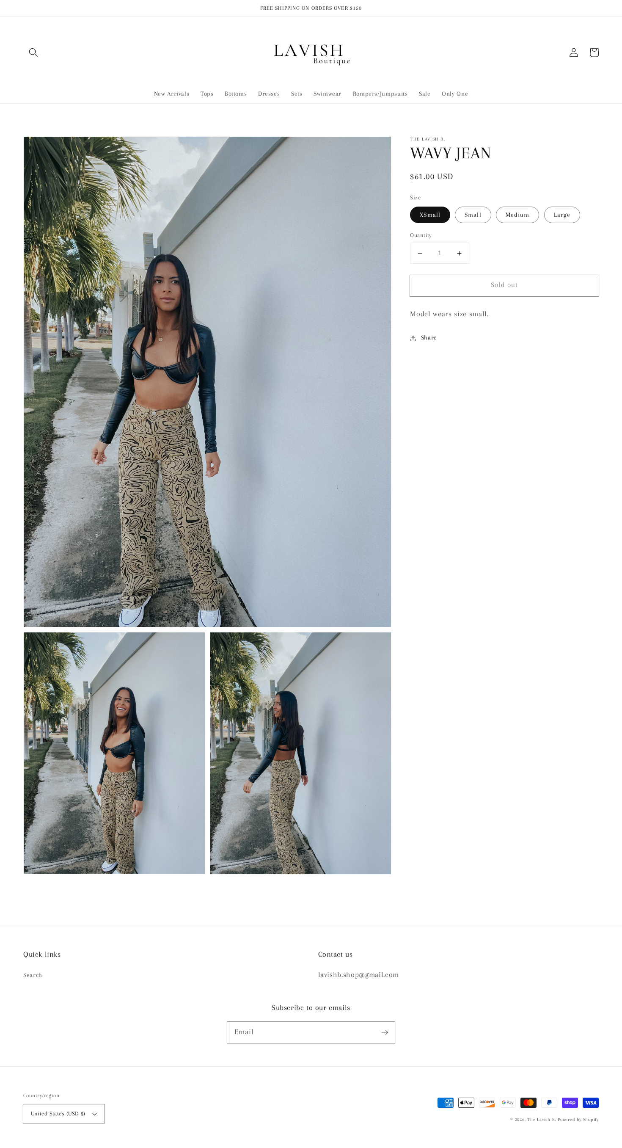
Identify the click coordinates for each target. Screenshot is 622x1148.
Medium (518, 214)
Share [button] (429, 338)
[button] (33, 52)
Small (473, 214)
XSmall (430, 214)
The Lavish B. (541, 1119)
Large (562, 214)
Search (32, 975)
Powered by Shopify (578, 1119)
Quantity (421, 235)
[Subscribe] (384, 1032)
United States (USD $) (58, 1113)
